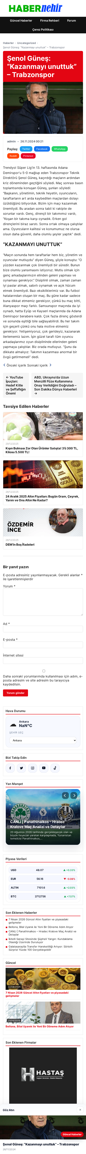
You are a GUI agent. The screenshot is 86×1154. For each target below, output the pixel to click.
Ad (6, 624)
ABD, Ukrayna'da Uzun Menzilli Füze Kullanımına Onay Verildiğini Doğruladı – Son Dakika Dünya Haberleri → (55, 385)
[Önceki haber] (65, 795)
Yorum (9, 586)
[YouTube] (43, 768)
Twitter (26, 148)
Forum (71, 20)
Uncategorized (26, 43)
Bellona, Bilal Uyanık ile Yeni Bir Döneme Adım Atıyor (41, 927)
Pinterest (28, 155)
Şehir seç (16, 732)
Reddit (13, 155)
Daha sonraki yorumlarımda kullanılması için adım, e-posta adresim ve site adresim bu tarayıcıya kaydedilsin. (43, 680)
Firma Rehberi (49, 20)
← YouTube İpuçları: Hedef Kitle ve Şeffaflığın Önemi (16, 385)
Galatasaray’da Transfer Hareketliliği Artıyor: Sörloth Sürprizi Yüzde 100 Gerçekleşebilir (41, 948)
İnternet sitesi (13, 655)
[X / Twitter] (21, 768)
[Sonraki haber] (73, 795)
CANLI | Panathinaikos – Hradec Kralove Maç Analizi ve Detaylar (42, 933)
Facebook (42, 148)
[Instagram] (32, 768)
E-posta (10, 640)
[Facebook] (10, 768)
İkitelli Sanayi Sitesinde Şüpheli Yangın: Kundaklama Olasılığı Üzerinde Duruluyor (40, 940)
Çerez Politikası (43, 29)
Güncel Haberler (21, 20)
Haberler (8, 43)
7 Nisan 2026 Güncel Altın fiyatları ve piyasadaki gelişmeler (38, 921)
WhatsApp (59, 148)
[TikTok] (55, 768)
